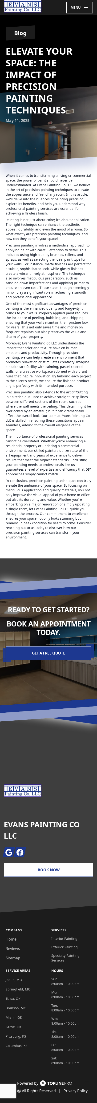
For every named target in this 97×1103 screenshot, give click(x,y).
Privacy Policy (76, 1090)
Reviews (13, 948)
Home (11, 939)
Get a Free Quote (48, 653)
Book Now (49, 870)
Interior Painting (64, 938)
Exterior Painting (64, 947)
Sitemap (13, 958)
